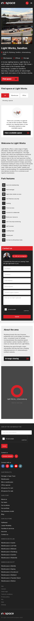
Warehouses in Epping (8, 569)
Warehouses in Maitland (8, 575)
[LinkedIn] (11, 466)
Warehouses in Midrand (8, 549)
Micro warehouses (7, 482)
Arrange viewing (12, 359)
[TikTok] (20, 466)
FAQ (2, 586)
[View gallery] (17, 22)
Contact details (7, 456)
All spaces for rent (7, 488)
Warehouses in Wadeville (9, 558)
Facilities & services (7, 528)
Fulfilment (4, 522)
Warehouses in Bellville (8, 566)
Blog (2, 514)
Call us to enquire (20, 256)
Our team (4, 502)
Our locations (5, 505)
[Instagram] (7, 466)
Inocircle (4, 531)
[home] (8, 3)
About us (4, 499)
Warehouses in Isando (8, 543)
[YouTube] (16, 466)
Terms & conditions (7, 594)
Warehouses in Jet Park (8, 546)
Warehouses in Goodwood (9, 572)
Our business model (7, 511)
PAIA (2, 602)
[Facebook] (3, 466)
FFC (2, 599)
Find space (7, 79)
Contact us (4, 534)
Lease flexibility (6, 525)
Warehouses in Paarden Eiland (10, 578)
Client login (4, 591)
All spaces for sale (7, 491)
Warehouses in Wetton (8, 581)
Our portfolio (5, 508)
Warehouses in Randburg (9, 552)
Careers (3, 589)
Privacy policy (5, 597)
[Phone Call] (27, 3)
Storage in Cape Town (8, 476)
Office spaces (5, 485)
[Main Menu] (31, 3)
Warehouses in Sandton (8, 555)
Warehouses (5, 479)
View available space (13, 133)
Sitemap (3, 604)
